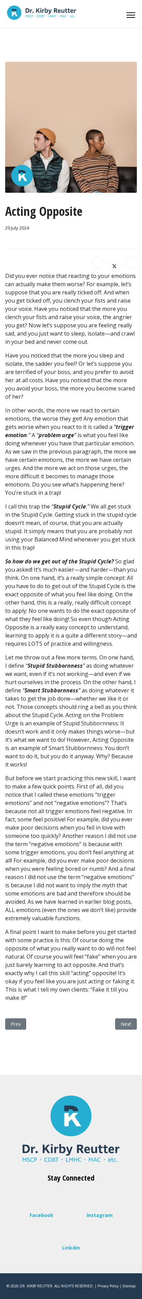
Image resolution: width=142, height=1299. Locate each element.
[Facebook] (98, 262)
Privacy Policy (108, 1286)
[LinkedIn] (131, 262)
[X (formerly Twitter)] (114, 266)
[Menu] (131, 13)
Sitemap (128, 1286)
